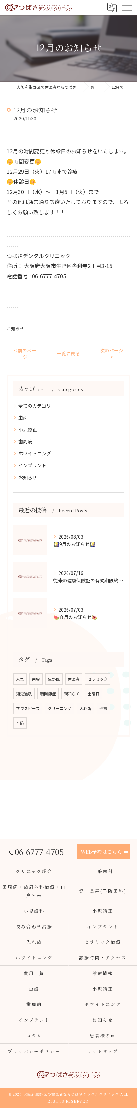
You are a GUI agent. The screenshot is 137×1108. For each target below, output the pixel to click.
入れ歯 (85, 708)
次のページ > (111, 353)
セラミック (98, 679)
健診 (103, 708)
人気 (20, 679)
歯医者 (74, 679)
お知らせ (15, 328)
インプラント (32, 465)
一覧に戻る (68, 353)
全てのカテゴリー (37, 405)
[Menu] (126, 7)
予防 (20, 723)
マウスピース (28, 708)
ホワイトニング (34, 453)
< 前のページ (25, 353)
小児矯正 (27, 429)
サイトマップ (102, 1051)
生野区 (54, 679)
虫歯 (23, 417)
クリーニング (59, 708)
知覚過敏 (24, 693)
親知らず (72, 693)
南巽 (36, 679)
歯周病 (25, 441)
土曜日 (94, 693)
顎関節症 (48, 693)
